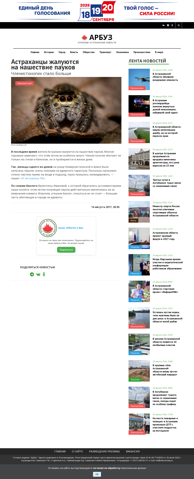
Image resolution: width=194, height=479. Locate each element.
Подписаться (66, 250)
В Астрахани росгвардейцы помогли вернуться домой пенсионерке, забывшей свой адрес (165, 106)
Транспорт (105, 52)
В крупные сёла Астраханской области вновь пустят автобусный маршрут (165, 370)
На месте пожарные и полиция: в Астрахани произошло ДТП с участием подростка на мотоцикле (165, 424)
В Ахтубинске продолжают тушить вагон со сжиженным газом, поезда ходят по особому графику (165, 398)
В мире (159, 52)
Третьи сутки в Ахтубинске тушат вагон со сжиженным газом (167, 183)
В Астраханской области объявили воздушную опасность (165, 77)
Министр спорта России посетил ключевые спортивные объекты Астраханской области (166, 211)
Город (62, 52)
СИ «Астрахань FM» (32, 178)
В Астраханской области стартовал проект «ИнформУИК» (165, 288)
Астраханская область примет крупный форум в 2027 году (165, 235)
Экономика (122, 52)
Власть (74, 52)
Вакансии (133, 451)
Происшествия (141, 52)
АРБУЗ (97, 38)
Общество (89, 52)
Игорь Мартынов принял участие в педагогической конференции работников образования (168, 264)
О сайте (77, 451)
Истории (49, 52)
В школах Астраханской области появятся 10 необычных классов (166, 341)
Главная (35, 52)
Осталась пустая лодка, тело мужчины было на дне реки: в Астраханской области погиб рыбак (167, 317)
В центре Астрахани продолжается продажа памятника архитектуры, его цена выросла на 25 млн (166, 159)
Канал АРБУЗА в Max (70, 228)
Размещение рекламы (104, 451)
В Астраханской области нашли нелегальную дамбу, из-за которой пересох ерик (167, 131)
